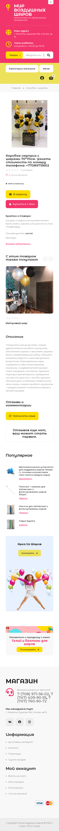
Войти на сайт (17, 776)
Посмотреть (28, 649)
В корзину (20, 194)
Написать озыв (23, 415)
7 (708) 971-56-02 (33, 694)
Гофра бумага (27, 521)
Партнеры (14, 753)
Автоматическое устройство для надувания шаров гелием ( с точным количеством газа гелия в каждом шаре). (36, 471)
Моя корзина (15, 787)
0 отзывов (26, 170)
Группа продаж (17, 759)
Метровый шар (16, 323)
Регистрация (16, 782)
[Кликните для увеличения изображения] (29, 124)
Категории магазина (22, 68)
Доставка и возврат (20, 742)
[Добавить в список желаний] (29, 175)
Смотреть (27, 553)
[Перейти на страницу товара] (28, 307)
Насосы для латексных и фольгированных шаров (33, 507)
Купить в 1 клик (23, 204)
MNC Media (33, 826)
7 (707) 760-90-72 (34, 699)
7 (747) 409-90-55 (35, 696)
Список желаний (17, 793)
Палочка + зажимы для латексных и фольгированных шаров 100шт (32, 490)
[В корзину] (11, 307)
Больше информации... (18, 243)
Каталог (13, 748)
